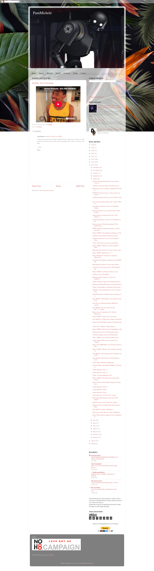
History (41, 73)
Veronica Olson (75, 563)
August (95, 179)
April (94, 429)
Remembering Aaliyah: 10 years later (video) (106, 264)
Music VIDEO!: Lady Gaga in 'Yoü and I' (104, 316)
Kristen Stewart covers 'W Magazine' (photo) (106, 332)
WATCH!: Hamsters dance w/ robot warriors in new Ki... (106, 193)
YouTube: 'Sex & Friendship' (43, 83)
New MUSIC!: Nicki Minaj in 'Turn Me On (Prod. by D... (107, 299)
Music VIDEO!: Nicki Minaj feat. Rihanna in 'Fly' (107, 233)
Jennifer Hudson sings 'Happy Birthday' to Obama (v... (107, 366)
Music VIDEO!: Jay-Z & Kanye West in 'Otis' (106, 337)
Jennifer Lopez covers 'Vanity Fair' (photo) (105, 402)
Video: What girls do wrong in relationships (105, 243)
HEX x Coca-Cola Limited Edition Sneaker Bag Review (104, 466)
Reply (39, 150)
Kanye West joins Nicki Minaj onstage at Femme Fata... (107, 383)
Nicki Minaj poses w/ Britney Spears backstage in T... (107, 295)
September (96, 176)
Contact (83, 73)
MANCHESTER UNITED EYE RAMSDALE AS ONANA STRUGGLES (104, 458)
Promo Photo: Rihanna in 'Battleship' (103, 362)
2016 (93, 150)
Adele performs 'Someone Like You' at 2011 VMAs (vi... (105, 216)
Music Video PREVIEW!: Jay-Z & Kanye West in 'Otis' (107, 345)
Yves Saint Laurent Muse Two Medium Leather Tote (104, 490)
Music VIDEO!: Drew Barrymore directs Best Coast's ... (106, 379)
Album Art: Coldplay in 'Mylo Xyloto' (104, 326)
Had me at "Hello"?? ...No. (96, 120)
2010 (93, 441)
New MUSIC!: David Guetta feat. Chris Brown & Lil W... (107, 354)
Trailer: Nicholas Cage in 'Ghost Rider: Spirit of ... (107, 282)
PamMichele (42, 12)
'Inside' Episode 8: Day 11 (100, 370)
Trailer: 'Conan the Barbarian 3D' (102, 375)
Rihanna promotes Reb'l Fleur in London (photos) (107, 284)
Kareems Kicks (96, 455)
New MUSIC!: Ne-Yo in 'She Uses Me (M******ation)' (104, 308)
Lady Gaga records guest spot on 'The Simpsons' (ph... (106, 268)
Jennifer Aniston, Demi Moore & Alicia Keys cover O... (106, 182)
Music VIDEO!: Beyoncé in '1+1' (102, 253)
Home (34, 73)
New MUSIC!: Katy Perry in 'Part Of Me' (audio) (110, 130)
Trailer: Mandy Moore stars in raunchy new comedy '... (105, 341)
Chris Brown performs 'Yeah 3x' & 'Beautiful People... (105, 207)
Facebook (67, 73)
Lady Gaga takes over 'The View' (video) (104, 395)
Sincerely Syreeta (96, 481)
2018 (93, 145)
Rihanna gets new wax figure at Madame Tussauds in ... (107, 189)
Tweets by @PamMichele (96, 97)
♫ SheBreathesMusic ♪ (98, 472)
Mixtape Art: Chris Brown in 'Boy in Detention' (106, 412)
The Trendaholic (96, 464)
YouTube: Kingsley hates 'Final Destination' (105, 335)
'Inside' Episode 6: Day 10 (100, 387)
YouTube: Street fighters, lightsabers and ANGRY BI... (107, 261)
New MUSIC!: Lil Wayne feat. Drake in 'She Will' (107, 319)
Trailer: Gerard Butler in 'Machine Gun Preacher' (107, 287)
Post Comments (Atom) (47, 190)
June (94, 423)
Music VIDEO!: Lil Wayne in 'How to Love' (105, 272)
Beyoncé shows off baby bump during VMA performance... (105, 225)
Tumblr (58, 73)
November (96, 170)
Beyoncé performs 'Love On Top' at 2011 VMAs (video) (106, 211)
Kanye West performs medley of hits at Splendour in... (107, 416)
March (95, 432)
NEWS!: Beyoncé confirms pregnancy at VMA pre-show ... (106, 229)
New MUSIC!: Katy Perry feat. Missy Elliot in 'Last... (106, 359)
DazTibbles (51, 555)
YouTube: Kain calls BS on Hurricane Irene (105, 236)
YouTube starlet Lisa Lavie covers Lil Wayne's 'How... (106, 239)
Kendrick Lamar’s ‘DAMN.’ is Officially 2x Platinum (103, 475)
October (95, 173)
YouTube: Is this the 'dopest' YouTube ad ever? (106, 186)
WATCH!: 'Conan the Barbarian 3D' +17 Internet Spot (107, 290)
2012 (93, 162)
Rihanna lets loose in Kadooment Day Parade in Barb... (106, 406)
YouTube (39, 127)
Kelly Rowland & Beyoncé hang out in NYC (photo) (105, 398)
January (95, 437)
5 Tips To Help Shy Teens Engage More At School (104, 482)
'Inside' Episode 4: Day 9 (100, 392)
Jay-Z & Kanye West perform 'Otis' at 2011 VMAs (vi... (107, 202)
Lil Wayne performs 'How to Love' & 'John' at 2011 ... (107, 198)
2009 (93, 444)
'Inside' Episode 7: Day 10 (100, 372)
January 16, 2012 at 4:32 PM (53, 136)
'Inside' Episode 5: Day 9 (100, 389)
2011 (93, 165)
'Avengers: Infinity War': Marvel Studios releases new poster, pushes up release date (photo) (110, 107)
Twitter (75, 73)
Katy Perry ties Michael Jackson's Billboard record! (105, 304)
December (96, 167)
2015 (93, 153)
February (96, 434)
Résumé (49, 73)
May (94, 426)
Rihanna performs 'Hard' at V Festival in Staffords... (104, 278)
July (94, 420)
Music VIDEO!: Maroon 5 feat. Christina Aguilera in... (107, 350)
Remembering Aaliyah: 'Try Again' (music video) (107, 250)
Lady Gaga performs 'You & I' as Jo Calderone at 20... (107, 220)
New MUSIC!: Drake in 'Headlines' (103, 409)
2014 (93, 156)
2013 (93, 159)
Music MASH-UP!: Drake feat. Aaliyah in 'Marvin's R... (105, 256)
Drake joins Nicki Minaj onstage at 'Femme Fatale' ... (107, 323)
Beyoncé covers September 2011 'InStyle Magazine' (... (104, 313)
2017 (93, 148)
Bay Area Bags (95, 487)
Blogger (90, 563)
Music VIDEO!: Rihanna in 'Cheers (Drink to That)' (106, 246)
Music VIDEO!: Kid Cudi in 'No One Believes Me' (107, 329)
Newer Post (36, 186)
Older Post (80, 186)
